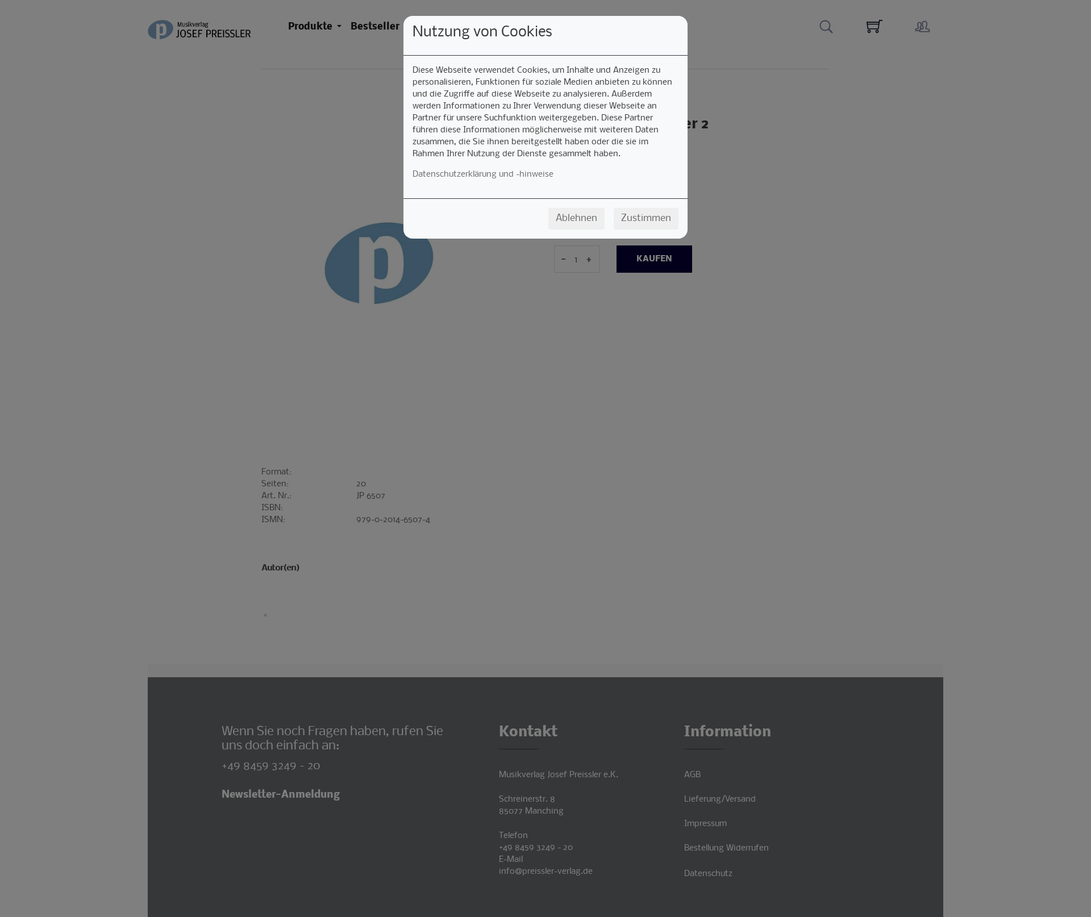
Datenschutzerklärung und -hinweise (483, 174)
